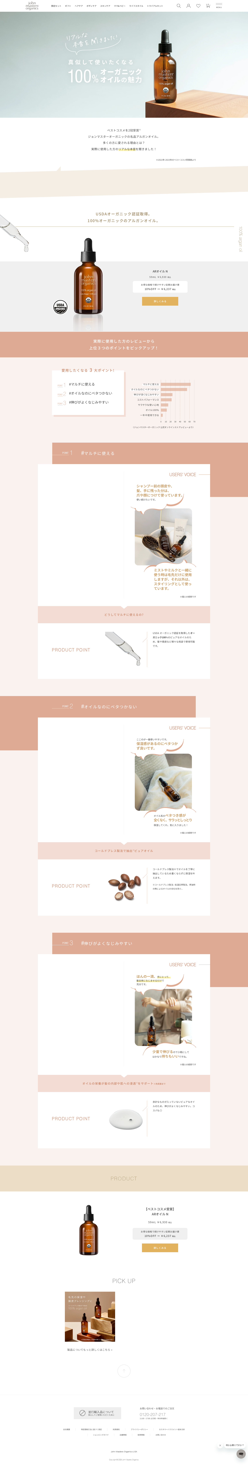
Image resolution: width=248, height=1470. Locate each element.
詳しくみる (160, 301)
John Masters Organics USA (124, 1451)
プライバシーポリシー (139, 1429)
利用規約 (116, 1429)
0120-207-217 (153, 1414)
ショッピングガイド (101, 1435)
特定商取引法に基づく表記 (91, 1429)
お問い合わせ (161, 1435)
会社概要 (66, 1429)
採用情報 (141, 1435)
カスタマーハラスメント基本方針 (172, 1429)
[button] (179, 6)
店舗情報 (123, 1435)
